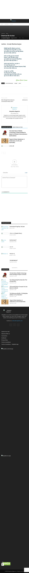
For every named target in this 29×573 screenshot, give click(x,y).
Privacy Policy (4, 340)
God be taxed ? (13, 240)
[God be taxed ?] (4, 241)
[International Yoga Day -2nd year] (4, 228)
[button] (2, 21)
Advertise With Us (5, 333)
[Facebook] (11, 120)
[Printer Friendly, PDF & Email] (22, 80)
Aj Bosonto (25, 100)
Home (2, 24)
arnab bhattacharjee (9, 83)
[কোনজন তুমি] (4, 147)
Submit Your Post (5, 331)
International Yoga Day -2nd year (17, 226)
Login (26, 172)
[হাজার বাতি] (4, 248)
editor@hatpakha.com (17, 320)
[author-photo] (14, 109)
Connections (4, 335)
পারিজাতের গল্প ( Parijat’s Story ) (16, 233)
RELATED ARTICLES (6, 127)
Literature (7, 24)
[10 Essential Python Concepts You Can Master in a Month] (4, 289)
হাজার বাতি (11, 246)
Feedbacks (3, 338)
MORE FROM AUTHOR (18, 127)
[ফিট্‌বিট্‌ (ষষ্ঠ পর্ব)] (4, 255)
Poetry (11, 24)
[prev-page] (2, 153)
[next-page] (4, 153)
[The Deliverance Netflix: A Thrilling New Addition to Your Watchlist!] (4, 297)
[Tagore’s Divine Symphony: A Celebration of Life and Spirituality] (4, 140)
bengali (15, 83)
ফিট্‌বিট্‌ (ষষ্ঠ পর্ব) (12, 253)
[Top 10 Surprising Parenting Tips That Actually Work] (4, 283)
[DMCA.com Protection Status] (5, 565)
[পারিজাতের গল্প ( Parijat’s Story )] (4, 235)
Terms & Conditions (6, 342)
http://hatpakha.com (14, 113)
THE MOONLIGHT (14, 260)
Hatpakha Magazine (6, 37)
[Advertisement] (14, 9)
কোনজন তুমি (11, 146)
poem (20, 83)
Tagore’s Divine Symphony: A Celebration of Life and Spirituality (16, 140)
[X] (17, 120)
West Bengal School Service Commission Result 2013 (7, 100)
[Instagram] (14, 120)
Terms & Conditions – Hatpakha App (9, 344)
